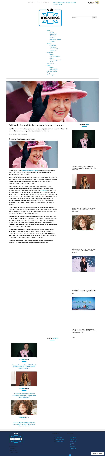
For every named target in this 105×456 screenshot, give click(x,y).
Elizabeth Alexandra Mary (30, 170)
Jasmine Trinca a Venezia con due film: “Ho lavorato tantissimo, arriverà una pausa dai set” (84, 292)
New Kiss (53, 45)
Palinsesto (53, 36)
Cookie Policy (60, 441)
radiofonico (43, 190)
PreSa (52, 62)
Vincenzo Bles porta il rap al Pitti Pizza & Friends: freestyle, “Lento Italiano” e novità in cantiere (84, 168)
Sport (51, 58)
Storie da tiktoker (55, 56)
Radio (48, 30)
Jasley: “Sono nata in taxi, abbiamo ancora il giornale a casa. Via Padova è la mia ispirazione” (84, 209)
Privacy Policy (60, 439)
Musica (49, 43)
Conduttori (53, 34)
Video (49, 65)
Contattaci (59, 437)
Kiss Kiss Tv (50, 63)
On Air (52, 32)
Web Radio (53, 51)
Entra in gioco (51, 75)
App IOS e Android (55, 39)
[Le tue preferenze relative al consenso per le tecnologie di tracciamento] (97, 453)
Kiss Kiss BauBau (52, 71)
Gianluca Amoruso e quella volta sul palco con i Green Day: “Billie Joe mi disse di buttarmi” (84, 250)
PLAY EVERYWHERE (43, 2)
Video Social (53, 69)
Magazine (50, 52)
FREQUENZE (32, 2)
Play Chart (53, 47)
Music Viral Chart (55, 49)
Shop (48, 73)
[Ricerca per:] (82, 17)
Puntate (52, 38)
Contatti (52, 41)
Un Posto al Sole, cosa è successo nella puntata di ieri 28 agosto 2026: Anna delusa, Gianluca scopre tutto (84, 330)
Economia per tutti (55, 60)
